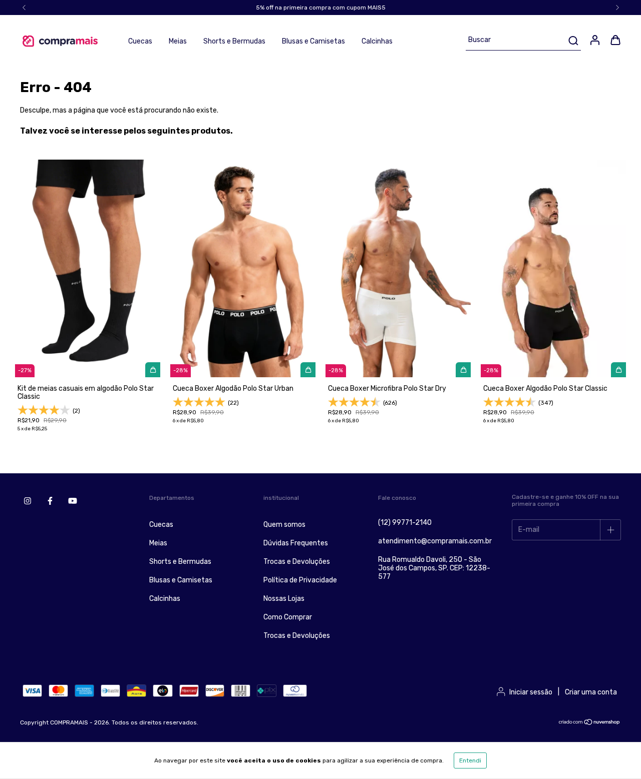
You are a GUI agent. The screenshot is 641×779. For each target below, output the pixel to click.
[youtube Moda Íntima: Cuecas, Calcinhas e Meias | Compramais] (72, 500)
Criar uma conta (591, 692)
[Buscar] (572, 41)
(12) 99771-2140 (405, 522)
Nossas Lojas (283, 598)
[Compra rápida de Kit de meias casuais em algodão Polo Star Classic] (152, 369)
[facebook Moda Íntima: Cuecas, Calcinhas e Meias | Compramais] (50, 500)
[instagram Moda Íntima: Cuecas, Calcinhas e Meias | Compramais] (27, 500)
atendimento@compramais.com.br (435, 541)
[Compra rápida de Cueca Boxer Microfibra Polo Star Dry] (463, 369)
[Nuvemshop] (589, 723)
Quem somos (284, 524)
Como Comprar (287, 617)
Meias (178, 41)
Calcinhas (377, 41)
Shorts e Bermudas (234, 41)
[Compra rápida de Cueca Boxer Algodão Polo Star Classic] (618, 369)
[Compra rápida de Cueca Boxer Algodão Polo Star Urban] (307, 369)
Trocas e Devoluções (296, 561)
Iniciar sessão (530, 692)
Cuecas (140, 41)
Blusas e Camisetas (313, 41)
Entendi (470, 760)
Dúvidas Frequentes (295, 543)
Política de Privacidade (300, 580)
